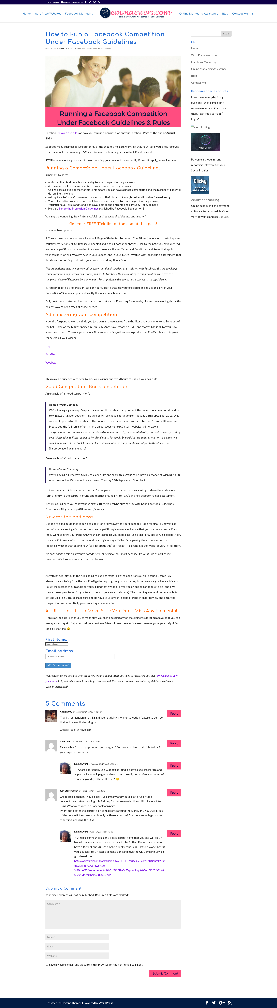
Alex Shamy (66, 711)
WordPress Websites (48, 14)
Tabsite (50, 354)
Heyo (48, 346)
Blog (225, 14)
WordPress (106, 1003)
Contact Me (240, 14)
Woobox (50, 362)
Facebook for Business (83, 48)
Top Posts (96, 48)
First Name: (56, 640)
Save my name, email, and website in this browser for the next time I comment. (96, 964)
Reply (174, 713)
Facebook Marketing (79, 14)
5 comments (106, 48)
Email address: (59, 651)
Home (27, 14)
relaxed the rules (68, 133)
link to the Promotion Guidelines (79, 208)
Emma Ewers (52, 48)
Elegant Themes (71, 1003)
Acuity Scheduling (205, 199)
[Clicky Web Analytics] (200, 193)
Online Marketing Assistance (198, 14)
